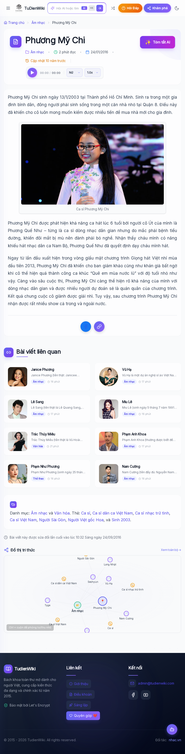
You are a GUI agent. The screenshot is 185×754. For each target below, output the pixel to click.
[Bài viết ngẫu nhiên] (113, 8)
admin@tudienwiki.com (156, 683)
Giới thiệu (81, 684)
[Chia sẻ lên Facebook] (85, 326)
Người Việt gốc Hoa (86, 519)
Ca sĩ (85, 513)
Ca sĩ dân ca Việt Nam (112, 513)
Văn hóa (62, 513)
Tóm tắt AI (157, 42)
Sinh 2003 (121, 519)
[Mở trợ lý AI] (172, 729)
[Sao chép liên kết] (99, 326)
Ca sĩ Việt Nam (23, 519)
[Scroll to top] (172, 745)
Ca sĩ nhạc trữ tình (152, 513)
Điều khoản (83, 694)
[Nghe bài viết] (32, 72)
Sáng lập (81, 705)
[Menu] (8, 8)
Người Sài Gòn (52, 519)
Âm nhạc (38, 23)
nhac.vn (175, 740)
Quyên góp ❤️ (85, 715)
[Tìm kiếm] (99, 8)
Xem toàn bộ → (171, 550)
